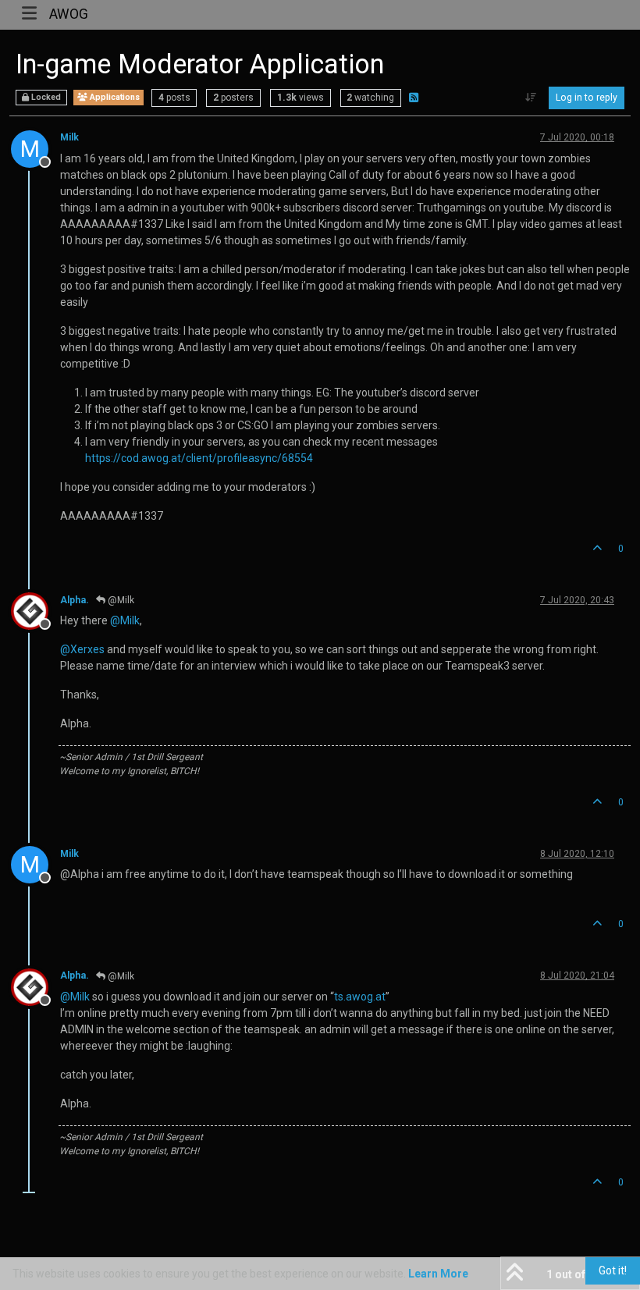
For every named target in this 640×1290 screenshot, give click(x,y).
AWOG (68, 14)
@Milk (119, 600)
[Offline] (35, 610)
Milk (69, 137)
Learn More (438, 1273)
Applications (113, 97)
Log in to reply (586, 97)
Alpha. (74, 600)
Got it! (613, 1270)
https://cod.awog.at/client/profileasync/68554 (199, 458)
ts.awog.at (360, 996)
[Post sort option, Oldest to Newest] (531, 97)
